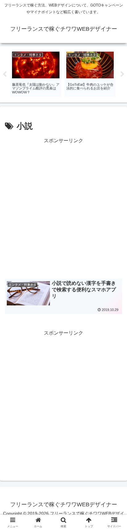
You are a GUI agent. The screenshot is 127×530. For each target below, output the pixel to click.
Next (122, 74)
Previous (5, 74)
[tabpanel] (35, 73)
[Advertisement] (63, 208)
